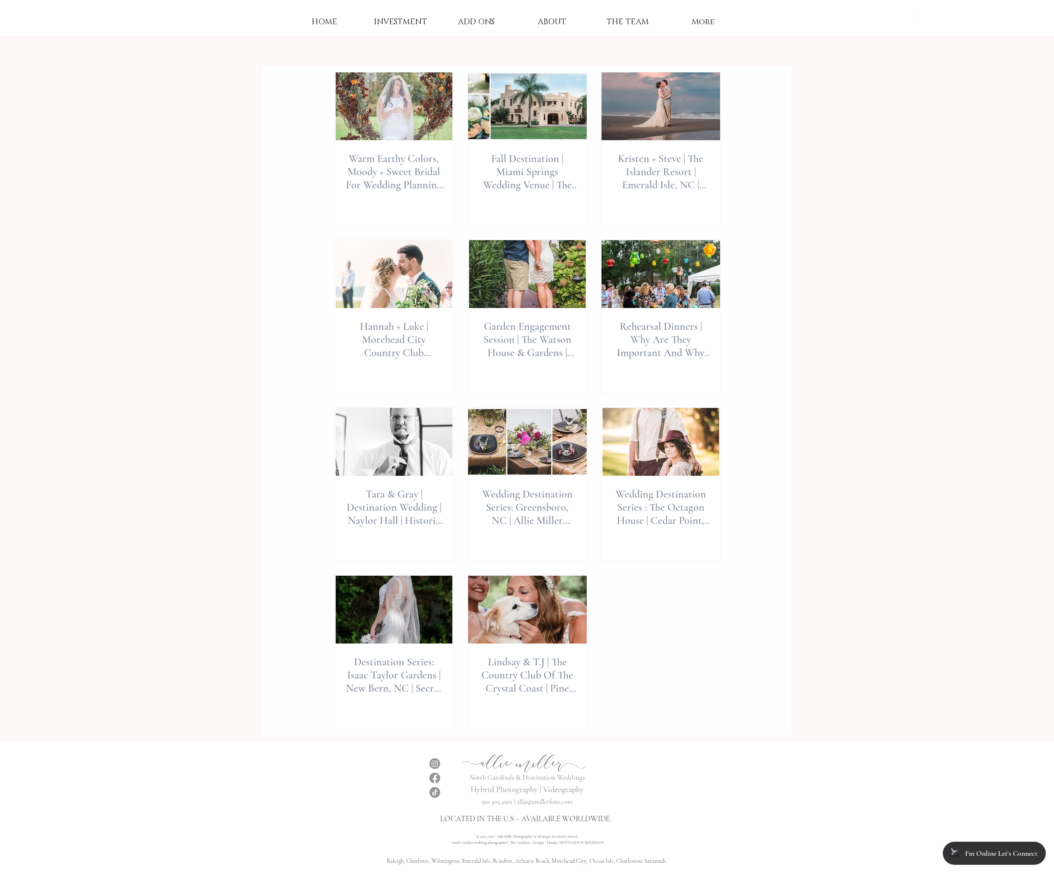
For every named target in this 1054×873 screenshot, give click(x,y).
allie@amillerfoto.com (544, 802)
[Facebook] (434, 778)
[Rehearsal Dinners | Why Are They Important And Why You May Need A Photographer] (661, 274)
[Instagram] (434, 763)
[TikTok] (434, 792)
